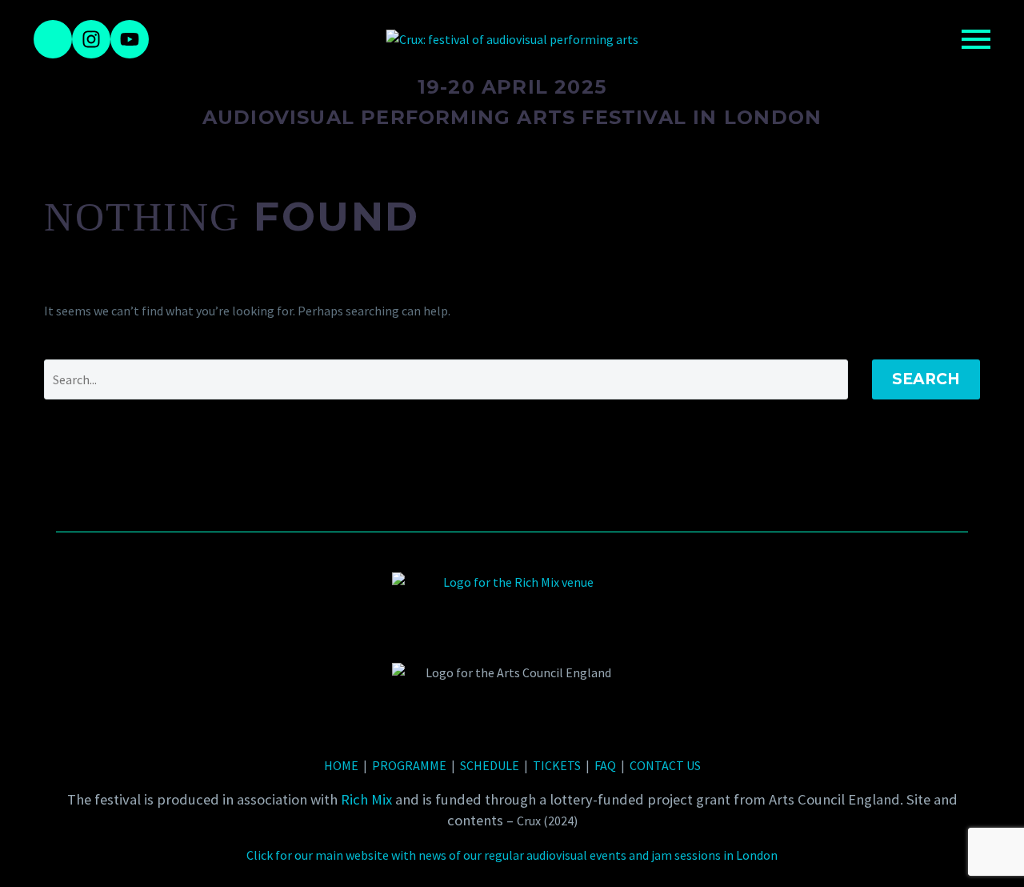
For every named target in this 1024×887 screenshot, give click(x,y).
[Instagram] (91, 39)
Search (926, 379)
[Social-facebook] (53, 39)
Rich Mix (366, 799)
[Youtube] (129, 39)
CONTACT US (665, 765)
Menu (976, 39)
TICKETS (557, 765)
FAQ (605, 765)
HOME (341, 765)
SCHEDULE (489, 765)
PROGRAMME (409, 765)
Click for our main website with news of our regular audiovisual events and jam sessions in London (512, 855)
